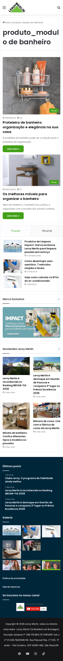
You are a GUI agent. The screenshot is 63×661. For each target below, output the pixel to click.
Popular (15, 230)
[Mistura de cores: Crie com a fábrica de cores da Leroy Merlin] (46, 410)
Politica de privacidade (14, 578)
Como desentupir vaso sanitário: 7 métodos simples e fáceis (39, 264)
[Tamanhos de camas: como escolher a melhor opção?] (12, 549)
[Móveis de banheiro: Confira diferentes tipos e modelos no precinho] (16, 416)
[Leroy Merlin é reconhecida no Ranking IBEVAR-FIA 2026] (16, 366)
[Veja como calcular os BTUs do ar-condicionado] (13, 282)
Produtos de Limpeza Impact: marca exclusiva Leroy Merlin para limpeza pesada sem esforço (40, 247)
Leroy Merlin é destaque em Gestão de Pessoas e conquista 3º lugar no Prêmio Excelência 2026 (46, 384)
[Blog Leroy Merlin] (16, 7)
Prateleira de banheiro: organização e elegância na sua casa (30, 127)
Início (8, 22)
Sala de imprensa (11, 586)
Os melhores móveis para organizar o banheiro (25, 196)
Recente (47, 230)
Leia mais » (13, 148)
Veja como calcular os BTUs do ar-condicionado (42, 279)
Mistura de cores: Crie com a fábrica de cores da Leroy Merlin (46, 424)
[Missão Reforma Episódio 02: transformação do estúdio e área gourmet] (51, 565)
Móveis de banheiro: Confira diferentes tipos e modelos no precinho (15, 438)
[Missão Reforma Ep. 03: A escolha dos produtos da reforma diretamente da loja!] (31, 565)
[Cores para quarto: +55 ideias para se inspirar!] (51, 547)
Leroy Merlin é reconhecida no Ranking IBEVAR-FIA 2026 (14, 384)
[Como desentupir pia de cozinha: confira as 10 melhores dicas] (31, 545)
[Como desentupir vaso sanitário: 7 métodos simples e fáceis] (13, 266)
